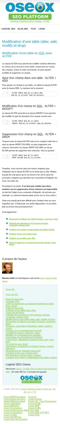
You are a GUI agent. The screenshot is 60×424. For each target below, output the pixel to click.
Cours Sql (10, 289)
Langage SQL (13, 301)
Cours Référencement (15, 397)
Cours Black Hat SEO (14, 399)
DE (25, 392)
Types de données (15, 312)
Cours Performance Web (16, 410)
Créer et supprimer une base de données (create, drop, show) (32, 244)
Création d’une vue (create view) (23, 234)
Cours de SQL (12, 294)
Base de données (14, 299)
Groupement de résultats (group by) (23, 351)
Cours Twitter (10, 415)
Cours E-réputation (13, 412)
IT (32, 392)
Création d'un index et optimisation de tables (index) (31, 357)
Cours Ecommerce (13, 408)
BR (54, 389)
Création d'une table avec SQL (21, 310)
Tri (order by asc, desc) (17, 344)
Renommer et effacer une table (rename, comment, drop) (33, 219)
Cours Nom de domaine (15, 419)
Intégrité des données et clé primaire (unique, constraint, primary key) (28, 224)
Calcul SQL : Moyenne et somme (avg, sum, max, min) (30, 340)
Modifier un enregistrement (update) (23, 335)
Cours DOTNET (38, 412)
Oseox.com (47, 389)
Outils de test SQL (15, 308)
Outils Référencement (14, 401)
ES (29, 392)
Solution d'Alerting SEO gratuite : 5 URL (30, 21)
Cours (34, 403)
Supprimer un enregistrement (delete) (24, 337)
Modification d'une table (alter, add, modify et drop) (30, 319)
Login (42, 29)
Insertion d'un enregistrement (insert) (24, 330)
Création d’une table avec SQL (22, 238)
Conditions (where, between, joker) (23, 333)
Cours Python (35, 399)
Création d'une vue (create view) (22, 353)
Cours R (32, 397)
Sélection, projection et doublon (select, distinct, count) (29, 327)
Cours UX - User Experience (42, 401)
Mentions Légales (35, 389)
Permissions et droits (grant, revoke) (23, 355)
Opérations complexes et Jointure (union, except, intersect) (30, 347)
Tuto (33, 29)
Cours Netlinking (12, 403)
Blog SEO (23, 29)
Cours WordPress (12, 417)
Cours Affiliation (11, 406)
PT (35, 392)
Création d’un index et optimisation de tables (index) (31, 230)
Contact (24, 389)
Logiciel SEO (8, 29)
